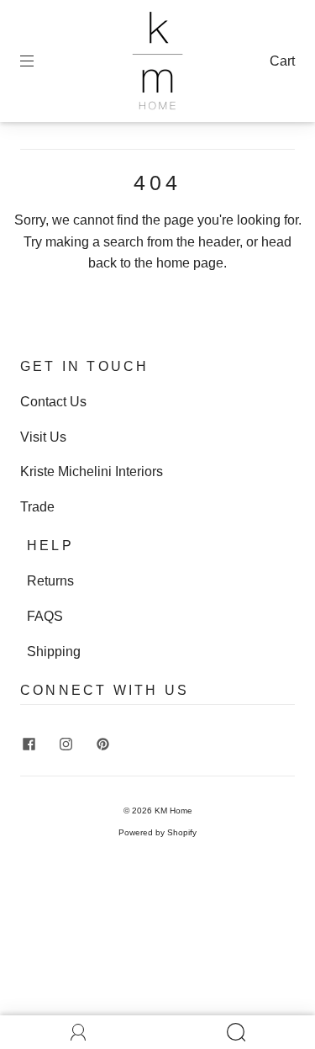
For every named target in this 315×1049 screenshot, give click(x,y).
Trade (37, 507)
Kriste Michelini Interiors (91, 471)
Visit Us (43, 437)
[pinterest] (102, 743)
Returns (50, 581)
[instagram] (65, 743)
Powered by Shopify (157, 832)
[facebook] (28, 743)
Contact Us (53, 402)
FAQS (45, 616)
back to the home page (155, 263)
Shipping (54, 651)
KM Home (173, 810)
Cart (282, 61)
